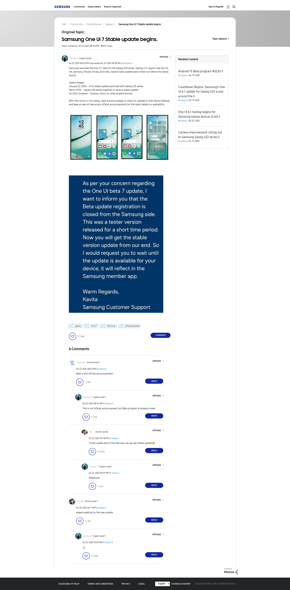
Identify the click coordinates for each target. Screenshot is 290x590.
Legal (142, 584)
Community (79, 6)
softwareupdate (132, 326)
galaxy (78, 326)
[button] (165, 57)
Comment (161, 335)
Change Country (180, 584)
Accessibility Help (68, 584)
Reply (154, 381)
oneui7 (94, 326)
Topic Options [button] (219, 38)
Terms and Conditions (100, 584)
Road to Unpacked (112, 6)
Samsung (111, 326)
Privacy (125, 584)
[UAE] (62, 6)
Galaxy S (128, 63)
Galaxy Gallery (94, 6)
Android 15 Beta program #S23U (199, 71)
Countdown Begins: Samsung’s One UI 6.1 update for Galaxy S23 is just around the (201, 91)
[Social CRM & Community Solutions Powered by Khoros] (231, 571)
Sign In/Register (216, 6)
